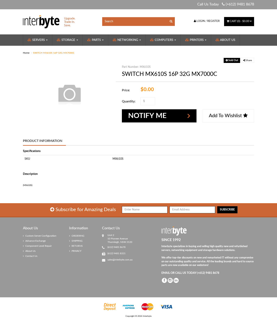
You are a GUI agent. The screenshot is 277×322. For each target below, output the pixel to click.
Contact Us (31, 256)
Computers (164, 39)
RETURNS (77, 246)
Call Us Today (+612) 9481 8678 (225, 4)
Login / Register (208, 21)
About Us (227, 39)
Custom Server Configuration (40, 236)
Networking (128, 39)
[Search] (171, 21)
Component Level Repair (38, 246)
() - (239, 21)
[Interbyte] (41, 21)
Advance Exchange (35, 241)
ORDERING (77, 236)
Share (248, 60)
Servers (38, 39)
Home (26, 53)
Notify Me (147, 115)
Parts (96, 39)
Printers (196, 39)
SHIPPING (77, 241)
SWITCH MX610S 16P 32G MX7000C (53, 53)
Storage (68, 39)
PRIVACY (76, 251)
